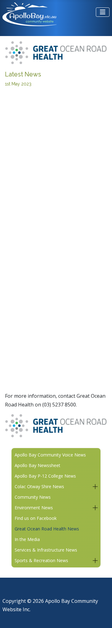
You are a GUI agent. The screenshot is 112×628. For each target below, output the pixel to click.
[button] (95, 486)
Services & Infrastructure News (46, 550)
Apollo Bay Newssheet (37, 465)
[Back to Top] (101, 616)
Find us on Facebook (36, 518)
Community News (33, 497)
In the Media (27, 539)
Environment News (34, 508)
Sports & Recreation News (41, 560)
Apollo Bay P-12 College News (45, 476)
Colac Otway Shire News (39, 486)
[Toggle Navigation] (103, 12)
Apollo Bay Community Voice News (50, 455)
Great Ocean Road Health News (47, 529)
